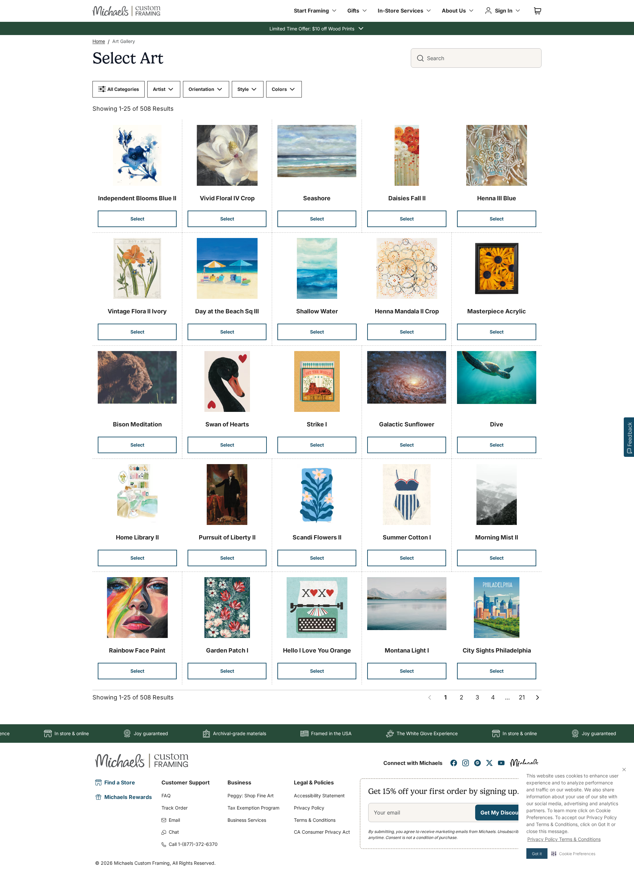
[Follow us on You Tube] (501, 763)
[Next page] (538, 697)
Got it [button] (537, 853)
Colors (279, 89)
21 (522, 697)
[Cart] (538, 11)
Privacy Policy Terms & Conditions (564, 839)
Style (243, 89)
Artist (159, 89)
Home (98, 41)
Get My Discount (502, 812)
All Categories (123, 89)
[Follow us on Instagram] (465, 763)
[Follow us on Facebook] (453, 763)
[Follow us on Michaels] (524, 763)
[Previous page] (430, 697)
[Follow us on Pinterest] (477, 763)
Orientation (201, 89)
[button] (573, 853)
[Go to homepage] (126, 11)
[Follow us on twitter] (489, 763)
